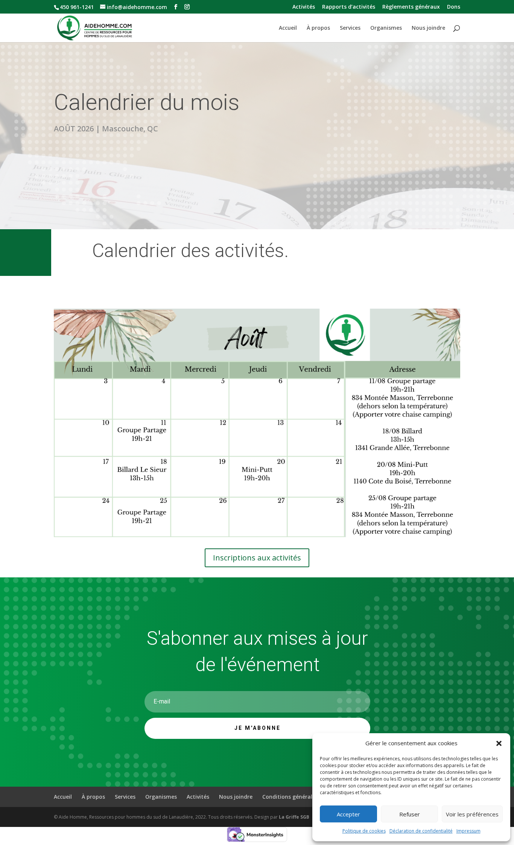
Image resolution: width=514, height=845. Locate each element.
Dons (453, 7)
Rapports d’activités (348, 7)
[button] (499, 743)
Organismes (386, 28)
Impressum (468, 831)
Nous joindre (428, 28)
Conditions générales (290, 796)
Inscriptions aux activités (257, 558)
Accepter (348, 814)
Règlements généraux (411, 7)
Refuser (409, 814)
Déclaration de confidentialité (421, 831)
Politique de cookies (364, 831)
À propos (318, 28)
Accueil (288, 28)
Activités (303, 7)
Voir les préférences (472, 814)
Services (350, 28)
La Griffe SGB (294, 817)
